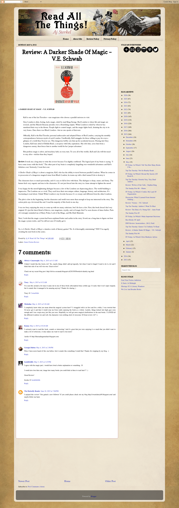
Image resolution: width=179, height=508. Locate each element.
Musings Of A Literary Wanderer (133, 286)
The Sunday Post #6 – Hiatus (136, 188)
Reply (26, 275)
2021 (126, 113)
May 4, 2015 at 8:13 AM (48, 260)
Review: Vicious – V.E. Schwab (137, 203)
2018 (126, 123)
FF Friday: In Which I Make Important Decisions (143, 216)
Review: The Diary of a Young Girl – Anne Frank (143, 209)
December (129, 137)
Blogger (93, 496)
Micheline (28, 304)
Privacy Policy (110, 39)
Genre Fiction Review (31, 242)
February (129, 248)
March (128, 245)
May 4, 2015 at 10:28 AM (39, 326)
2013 (126, 259)
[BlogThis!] (62, 238)
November (129, 141)
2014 (126, 256)
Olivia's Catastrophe (32, 260)
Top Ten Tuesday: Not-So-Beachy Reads (140, 170)
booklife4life (28, 362)
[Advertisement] (67, 459)
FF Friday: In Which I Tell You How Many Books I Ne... (143, 166)
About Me (77, 39)
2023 (126, 106)
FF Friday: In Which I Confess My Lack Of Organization (141, 193)
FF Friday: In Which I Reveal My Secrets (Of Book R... (142, 175)
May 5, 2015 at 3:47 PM (42, 362)
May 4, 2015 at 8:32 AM (38, 282)
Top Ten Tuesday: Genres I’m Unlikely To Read (142, 226)
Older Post (110, 481)
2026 (126, 95)
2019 (126, 120)
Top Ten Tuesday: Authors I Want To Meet (141, 206)
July (127, 155)
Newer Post (23, 481)
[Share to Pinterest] (69, 238)
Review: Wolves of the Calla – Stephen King (141, 185)
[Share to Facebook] (67, 238)
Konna (26, 325)
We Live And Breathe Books (131, 289)
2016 (126, 130)
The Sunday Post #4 (133, 233)
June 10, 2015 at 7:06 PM (50, 391)
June (128, 158)
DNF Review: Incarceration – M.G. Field (140, 223)
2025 (126, 99)
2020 (126, 116)
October (129, 144)
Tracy (26, 282)
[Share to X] (65, 238)
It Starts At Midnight (128, 283)
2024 (126, 102)
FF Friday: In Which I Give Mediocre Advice (141, 237)
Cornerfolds (35, 293)
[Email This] (60, 238)
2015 (126, 134)
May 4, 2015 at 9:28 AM (40, 304)
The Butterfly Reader (32, 391)
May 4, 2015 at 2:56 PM (44, 347)
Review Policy (93, 39)
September (130, 148)
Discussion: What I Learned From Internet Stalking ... (140, 198)
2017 (126, 127)
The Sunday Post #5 (133, 213)
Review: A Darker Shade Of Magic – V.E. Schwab (143, 230)
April (128, 241)
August (128, 151)
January (129, 252)
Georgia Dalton (30, 347)
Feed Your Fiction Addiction (131, 280)
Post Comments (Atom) (36, 486)
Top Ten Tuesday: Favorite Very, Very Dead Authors (141, 180)
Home (66, 39)
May (128, 162)
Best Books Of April (133, 220)
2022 (126, 109)
